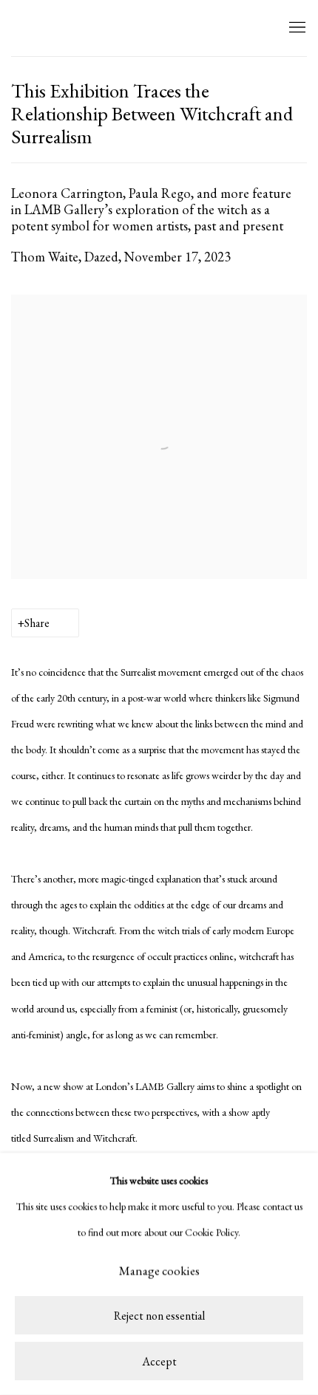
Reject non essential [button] (159, 1316)
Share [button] (37, 623)
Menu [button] (296, 28)
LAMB (40, 28)
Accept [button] (159, 1361)
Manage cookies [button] (159, 1271)
